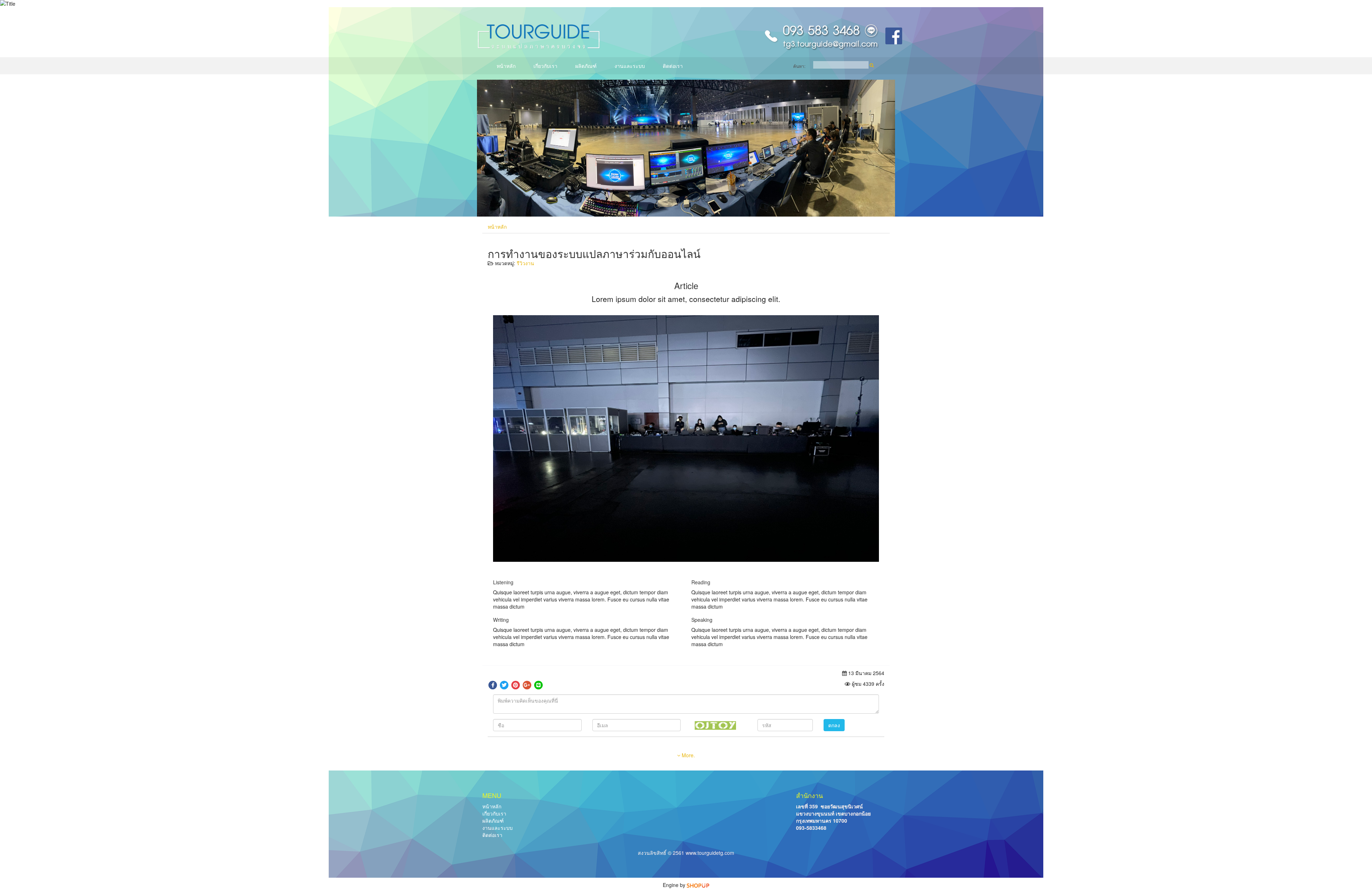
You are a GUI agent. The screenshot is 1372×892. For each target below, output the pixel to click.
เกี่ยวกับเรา (545, 65)
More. (687, 755)
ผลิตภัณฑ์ (586, 65)
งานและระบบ (630, 65)
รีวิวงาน (525, 263)
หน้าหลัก (506, 65)
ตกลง (834, 725)
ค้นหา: (799, 66)
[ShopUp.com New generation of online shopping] (698, 884)
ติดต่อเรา (673, 65)
